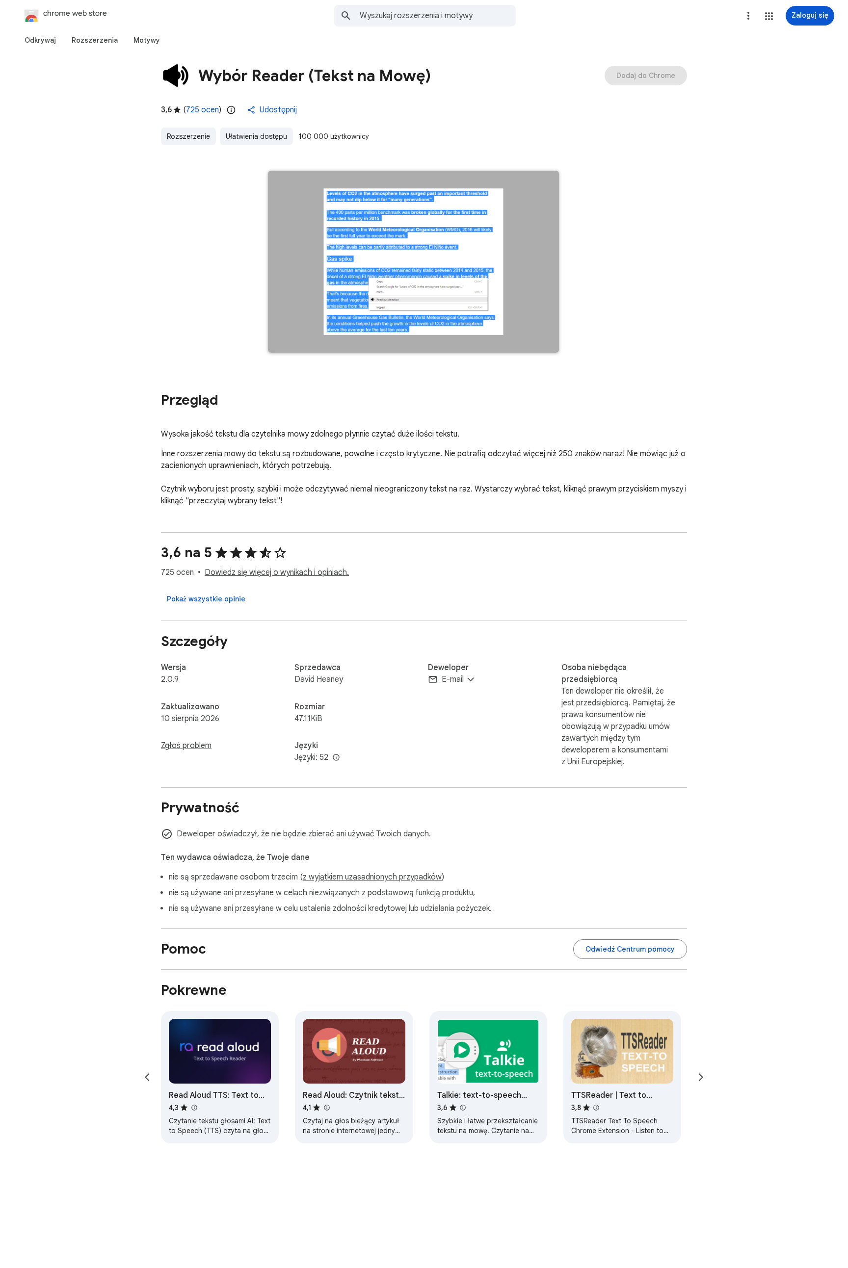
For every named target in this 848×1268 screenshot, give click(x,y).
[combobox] (438, 16)
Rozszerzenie (188, 136)
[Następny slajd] (701, 1077)
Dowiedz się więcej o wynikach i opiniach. (277, 572)
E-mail (453, 679)
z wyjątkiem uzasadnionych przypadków (372, 877)
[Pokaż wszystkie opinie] (206, 599)
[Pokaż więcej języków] (336, 758)
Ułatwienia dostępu (256, 136)
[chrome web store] (55, 16)
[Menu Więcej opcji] (748, 16)
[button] (769, 16)
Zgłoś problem (186, 745)
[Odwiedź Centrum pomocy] (630, 949)
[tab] (40, 40)
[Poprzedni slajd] (147, 1077)
